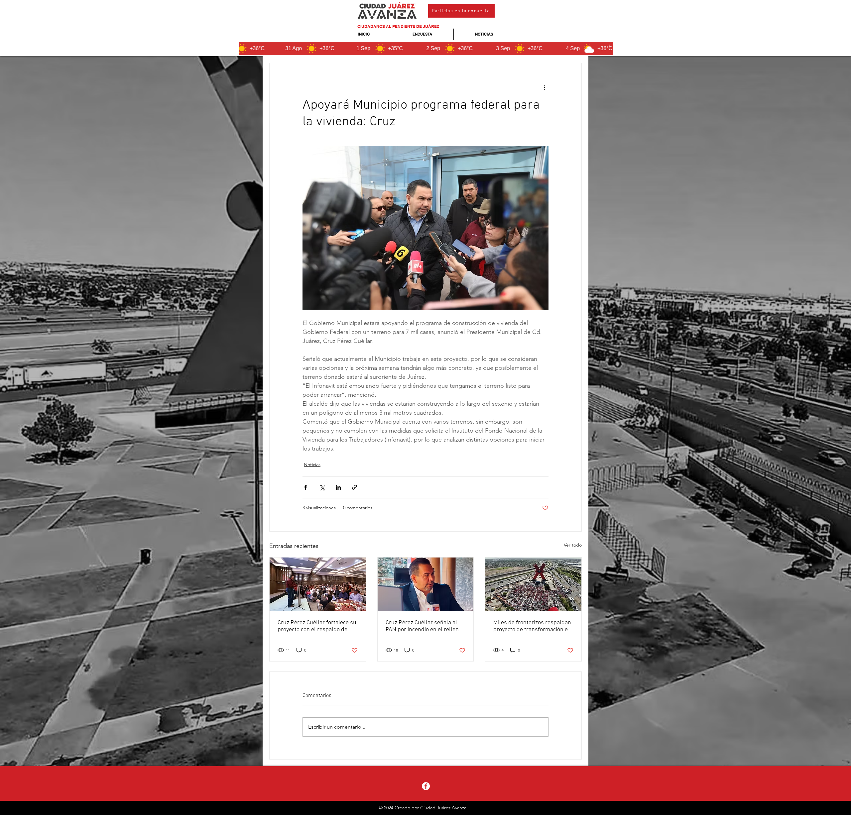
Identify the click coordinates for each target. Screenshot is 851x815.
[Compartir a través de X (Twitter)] (322, 487)
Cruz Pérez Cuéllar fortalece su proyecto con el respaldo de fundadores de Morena (317, 626)
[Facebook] (426, 786)
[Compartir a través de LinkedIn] (338, 487)
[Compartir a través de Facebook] (306, 487)
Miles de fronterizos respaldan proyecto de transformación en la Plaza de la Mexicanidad (532, 626)
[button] (461, 11)
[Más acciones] (544, 87)
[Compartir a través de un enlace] (354, 487)
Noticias (312, 464)
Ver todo (573, 545)
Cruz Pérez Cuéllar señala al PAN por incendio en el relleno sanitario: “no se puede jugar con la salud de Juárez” (424, 626)
